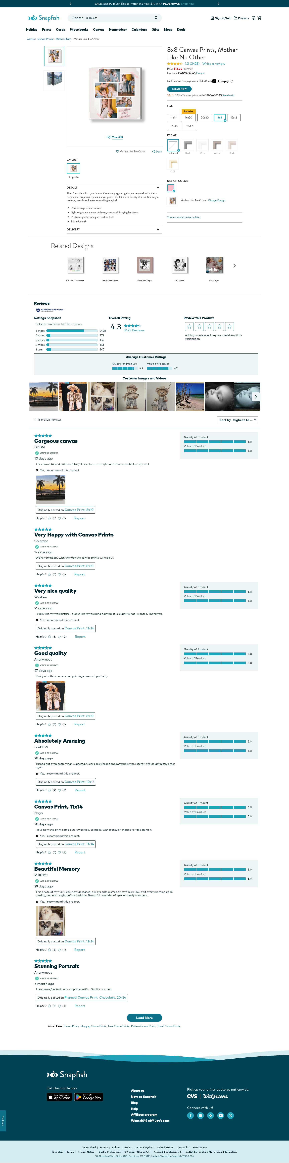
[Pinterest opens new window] (212, 1114)
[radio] (170, 188)
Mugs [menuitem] (168, 29)
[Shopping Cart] (258, 18)
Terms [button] (70, 1151)
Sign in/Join (223, 18)
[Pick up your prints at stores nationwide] (192, 1095)
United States (165, 1147)
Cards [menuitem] (60, 29)
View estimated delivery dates (183, 217)
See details (228, 95)
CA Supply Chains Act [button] (137, 1151)
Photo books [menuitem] (79, 29)
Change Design (216, 200)
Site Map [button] (57, 1151)
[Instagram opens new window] (202, 1114)
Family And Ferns (110, 280)
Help (134, 1109)
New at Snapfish (143, 1097)
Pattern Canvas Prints (143, 1026)
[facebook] (192, 1114)
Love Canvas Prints (118, 1026)
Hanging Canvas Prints (93, 1026)
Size (170, 105)
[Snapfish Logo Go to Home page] (43, 18)
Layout (72, 160)
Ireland (116, 1147)
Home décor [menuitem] (118, 29)
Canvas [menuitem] (98, 29)
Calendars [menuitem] (139, 29)
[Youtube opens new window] (222, 1114)
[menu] (156, 152)
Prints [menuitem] (46, 29)
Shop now (172, 3)
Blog (134, 1103)
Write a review (213, 64)
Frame (172, 135)
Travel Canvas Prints (169, 1026)
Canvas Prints (45, 39)
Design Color (177, 181)
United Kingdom (144, 1147)
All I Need (179, 280)
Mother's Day (63, 39)
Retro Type (214, 280)
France (104, 1147)
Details (200, 73)
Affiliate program (144, 1115)
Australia (183, 1147)
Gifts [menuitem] (155, 29)
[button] (118, 151)
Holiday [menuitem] (31, 29)
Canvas (31, 39)
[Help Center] (253, 18)
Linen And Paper (144, 280)
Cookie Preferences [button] (110, 1151)
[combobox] (115, 18)
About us (137, 1091)
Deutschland (89, 1147)
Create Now (179, 89)
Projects (243, 18)
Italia (127, 1147)
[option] (54, 56)
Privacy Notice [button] (86, 1151)
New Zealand (200, 1147)
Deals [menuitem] (181, 29)
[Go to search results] (156, 18)
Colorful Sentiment (75, 280)
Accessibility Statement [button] (167, 1151)
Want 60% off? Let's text (150, 1121)
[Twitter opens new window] (232, 1114)
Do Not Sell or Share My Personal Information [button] (211, 1151)
